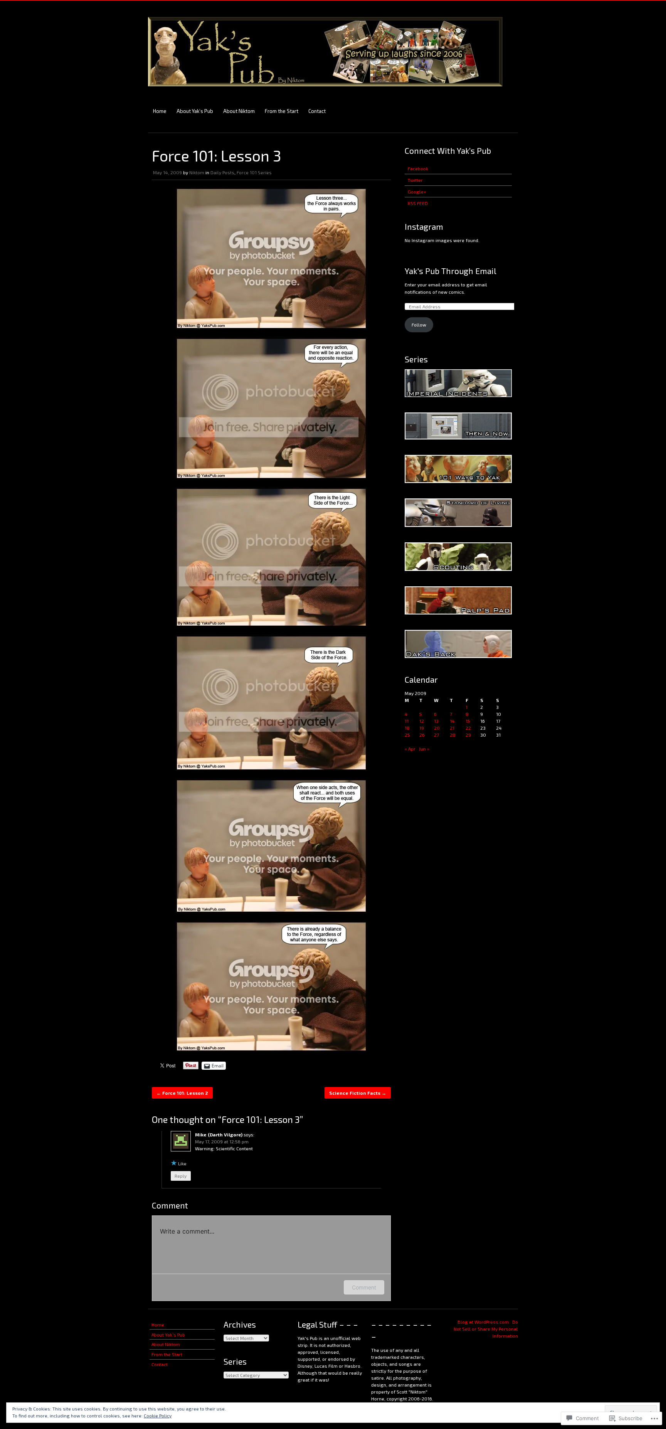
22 (468, 727)
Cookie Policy (158, 1415)
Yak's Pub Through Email (450, 271)
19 (421, 727)
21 (452, 727)
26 (422, 734)
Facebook (418, 168)
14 (452, 721)
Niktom (196, 172)
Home (159, 111)
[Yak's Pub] (325, 90)
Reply (181, 1175)
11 (407, 721)
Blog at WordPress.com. (483, 1322)
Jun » (424, 748)
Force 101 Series (254, 172)
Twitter (415, 180)
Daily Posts (222, 172)
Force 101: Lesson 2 (182, 1093)
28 (453, 734)
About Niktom (239, 111)
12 (421, 721)
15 (468, 721)
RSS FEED (418, 203)
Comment (364, 1287)
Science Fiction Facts (357, 1093)
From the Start (281, 111)
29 (468, 734)
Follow (419, 324)
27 (436, 734)
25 (407, 734)
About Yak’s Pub (195, 111)
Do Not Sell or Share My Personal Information (486, 1328)
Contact (317, 111)
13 (436, 721)
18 (407, 727)
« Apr (410, 748)
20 (437, 727)
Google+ (417, 191)
